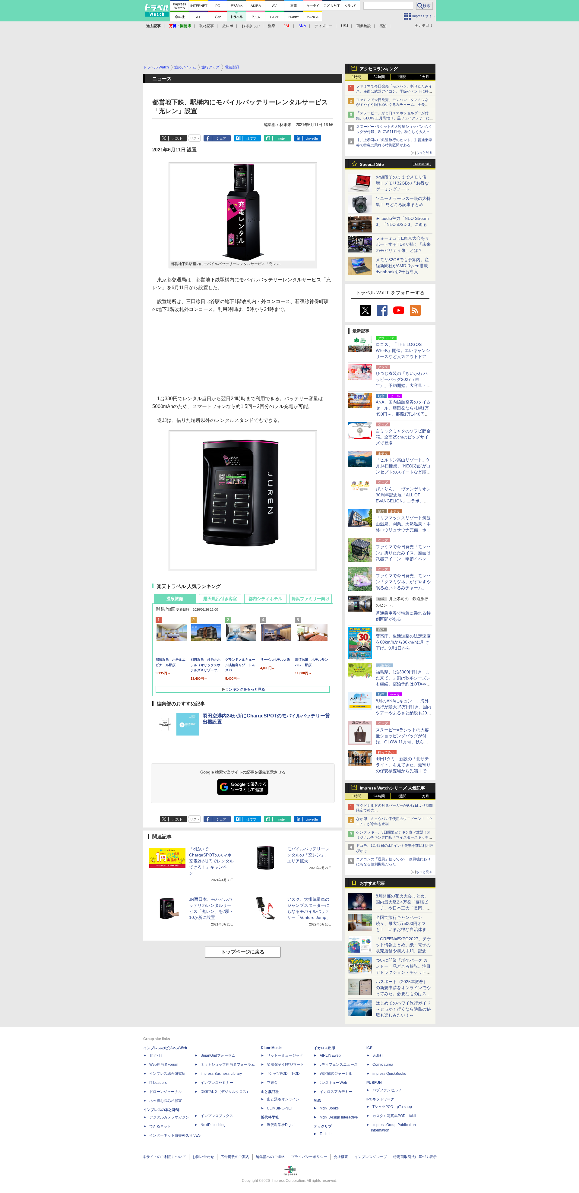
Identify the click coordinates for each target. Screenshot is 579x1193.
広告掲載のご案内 (234, 1157)
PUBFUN (374, 1083)
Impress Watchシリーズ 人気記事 (392, 788)
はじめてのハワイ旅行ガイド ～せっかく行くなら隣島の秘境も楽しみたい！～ (403, 1009)
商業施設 (363, 26)
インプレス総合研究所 (167, 1073)
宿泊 (383, 26)
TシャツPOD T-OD (283, 1073)
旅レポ (227, 26)
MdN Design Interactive (339, 1117)
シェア (221, 138)
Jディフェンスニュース (339, 1064)
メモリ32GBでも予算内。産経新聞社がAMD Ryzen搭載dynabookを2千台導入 (402, 265)
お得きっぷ (251, 26)
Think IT (155, 1055)
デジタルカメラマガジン (169, 1117)
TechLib (326, 1134)
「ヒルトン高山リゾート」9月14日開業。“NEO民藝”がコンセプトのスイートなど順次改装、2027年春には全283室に (403, 471)
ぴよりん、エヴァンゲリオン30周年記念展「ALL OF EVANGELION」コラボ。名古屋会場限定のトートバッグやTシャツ (403, 500)
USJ (344, 26)
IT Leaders (158, 1083)
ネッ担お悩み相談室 (165, 1101)
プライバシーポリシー (309, 1157)
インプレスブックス (217, 1116)
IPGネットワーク (380, 1099)
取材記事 (206, 26)
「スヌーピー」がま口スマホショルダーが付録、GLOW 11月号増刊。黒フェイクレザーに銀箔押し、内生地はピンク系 (394, 118)
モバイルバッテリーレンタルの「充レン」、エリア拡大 (308, 854)
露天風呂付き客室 (220, 598)
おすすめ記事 (372, 883)
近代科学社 (270, 1117)
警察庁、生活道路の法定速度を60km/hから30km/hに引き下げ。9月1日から (403, 642)
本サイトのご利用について (164, 1157)
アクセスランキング (379, 68)
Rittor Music (271, 1048)
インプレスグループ (370, 1157)
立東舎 (272, 1083)
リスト (195, 138)
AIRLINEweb (330, 1055)
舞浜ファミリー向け (311, 598)
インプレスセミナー (217, 1083)
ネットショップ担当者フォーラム (228, 1064)
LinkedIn (311, 138)
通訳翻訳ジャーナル (336, 1073)
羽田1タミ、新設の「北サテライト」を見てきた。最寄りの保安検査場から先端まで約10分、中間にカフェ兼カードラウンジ (403, 770)
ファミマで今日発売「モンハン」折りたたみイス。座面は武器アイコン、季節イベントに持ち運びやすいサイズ (394, 91)
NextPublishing (213, 1125)
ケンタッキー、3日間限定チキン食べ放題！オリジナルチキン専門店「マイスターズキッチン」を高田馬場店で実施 (393, 837)
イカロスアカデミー (336, 1092)
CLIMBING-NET (280, 1108)
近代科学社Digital (281, 1125)
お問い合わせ (203, 1157)
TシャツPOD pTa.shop (392, 1107)
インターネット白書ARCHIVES (175, 1135)
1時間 (356, 77)
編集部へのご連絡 (270, 1157)
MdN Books (329, 1108)
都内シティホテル (265, 598)
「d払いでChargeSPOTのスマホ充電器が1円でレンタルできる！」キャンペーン (211, 860)
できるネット (160, 1126)
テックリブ (323, 1126)
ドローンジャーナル (165, 1092)
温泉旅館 (174, 598)
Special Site (372, 164)
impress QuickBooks (389, 1073)
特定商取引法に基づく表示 (415, 1157)
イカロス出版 (324, 1048)
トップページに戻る (242, 951)
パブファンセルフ (386, 1090)
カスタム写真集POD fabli (394, 1116)
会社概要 (341, 1157)
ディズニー (324, 26)
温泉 (271, 26)
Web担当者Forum (163, 1064)
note (281, 138)
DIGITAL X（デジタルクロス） (225, 1092)
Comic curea (382, 1064)
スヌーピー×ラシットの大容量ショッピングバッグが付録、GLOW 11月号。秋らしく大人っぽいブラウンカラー (394, 132)
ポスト (177, 138)
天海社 (377, 1055)
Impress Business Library (221, 1073)
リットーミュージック (285, 1055)
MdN (317, 1101)
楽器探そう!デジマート (285, 1064)
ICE (369, 1048)
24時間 (379, 77)
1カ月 (424, 77)
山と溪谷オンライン (283, 1099)
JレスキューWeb (333, 1083)
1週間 (402, 77)
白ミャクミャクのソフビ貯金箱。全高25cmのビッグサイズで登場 (403, 437)
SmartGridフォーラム (218, 1055)
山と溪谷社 (270, 1092)
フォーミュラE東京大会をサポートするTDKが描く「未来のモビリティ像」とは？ (403, 244)
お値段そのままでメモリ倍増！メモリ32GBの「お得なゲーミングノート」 (402, 183)
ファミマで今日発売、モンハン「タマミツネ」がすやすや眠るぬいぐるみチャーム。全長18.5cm (394, 105)
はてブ (251, 138)
